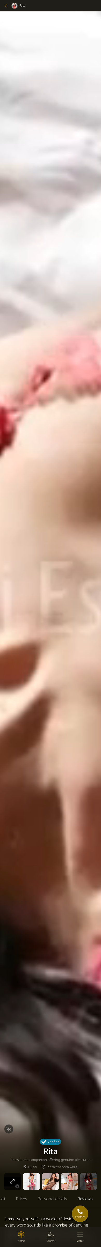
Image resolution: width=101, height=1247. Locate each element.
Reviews (85, 1199)
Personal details (52, 1199)
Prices (21, 1199)
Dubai (32, 1167)
